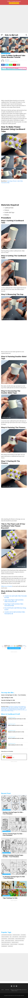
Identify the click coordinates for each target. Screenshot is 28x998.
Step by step (7, 710)
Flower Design (11, 709)
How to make (17, 709)
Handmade (4, 946)
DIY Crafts (15, 936)
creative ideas (5, 944)
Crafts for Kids (19, 940)
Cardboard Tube (17, 707)
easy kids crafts (12, 708)
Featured (20, 944)
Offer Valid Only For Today (14, 3)
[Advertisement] (14, 19)
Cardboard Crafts (10, 707)
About (2, 989)
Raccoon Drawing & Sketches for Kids (10, 702)
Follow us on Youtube (6, 586)
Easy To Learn (19, 708)
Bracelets (23, 706)
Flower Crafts (4, 709)
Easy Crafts (5, 708)
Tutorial (12, 710)
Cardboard (3, 707)
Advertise (7, 989)
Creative (10, 946)
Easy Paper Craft (20, 938)
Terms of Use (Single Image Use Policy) (18, 989)
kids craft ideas (9, 940)
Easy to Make (5, 936)
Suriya (8, 59)
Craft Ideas (23, 707)
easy (2, 708)
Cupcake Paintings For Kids (8, 700)
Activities (11, 706)
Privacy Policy (14, 990)
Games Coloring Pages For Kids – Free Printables (13, 695)
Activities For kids (17, 706)
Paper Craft (15, 942)
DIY (10, 936)
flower (24, 708)
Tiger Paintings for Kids (7, 697)
